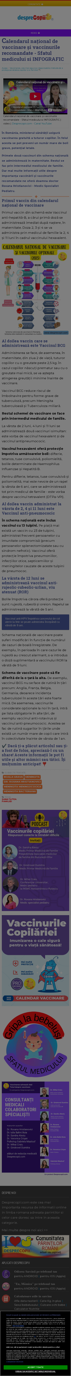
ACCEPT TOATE (35, 1367)
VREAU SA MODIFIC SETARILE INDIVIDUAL (35, 1371)
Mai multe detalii (18, 1325)
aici (35, 1336)
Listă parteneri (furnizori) (14, 1361)
